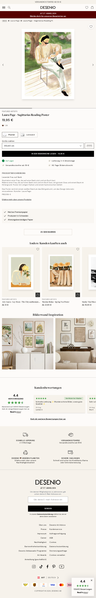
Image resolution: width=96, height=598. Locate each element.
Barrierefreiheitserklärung (35, 546)
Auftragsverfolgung (58, 534)
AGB (51, 538)
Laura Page (15, 21)
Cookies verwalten (57, 555)
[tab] (16, 107)
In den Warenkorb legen (48, 154)
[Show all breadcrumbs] (4, 21)
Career (43, 538)
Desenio (55, 591)
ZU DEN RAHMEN (48, 232)
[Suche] (9, 7)
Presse (43, 529)
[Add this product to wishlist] (91, 26)
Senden (48, 508)
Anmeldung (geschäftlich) (35, 559)
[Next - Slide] (93, 65)
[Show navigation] (3, 7)
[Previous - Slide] (3, 65)
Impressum (41, 534)
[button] (89, 146)
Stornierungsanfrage (58, 551)
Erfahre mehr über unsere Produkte (16, 200)
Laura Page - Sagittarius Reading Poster (38, 21)
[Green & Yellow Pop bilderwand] (27, 343)
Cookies (53, 542)
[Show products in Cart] (92, 7)
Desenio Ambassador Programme (32, 551)
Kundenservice (56, 529)
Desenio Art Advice (58, 525)
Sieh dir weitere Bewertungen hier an (48, 419)
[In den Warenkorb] (38, 295)
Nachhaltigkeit (40, 542)
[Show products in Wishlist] (87, 7)
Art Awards (41, 555)
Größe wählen (8, 141)
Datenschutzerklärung (45, 514)
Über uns (42, 525)
